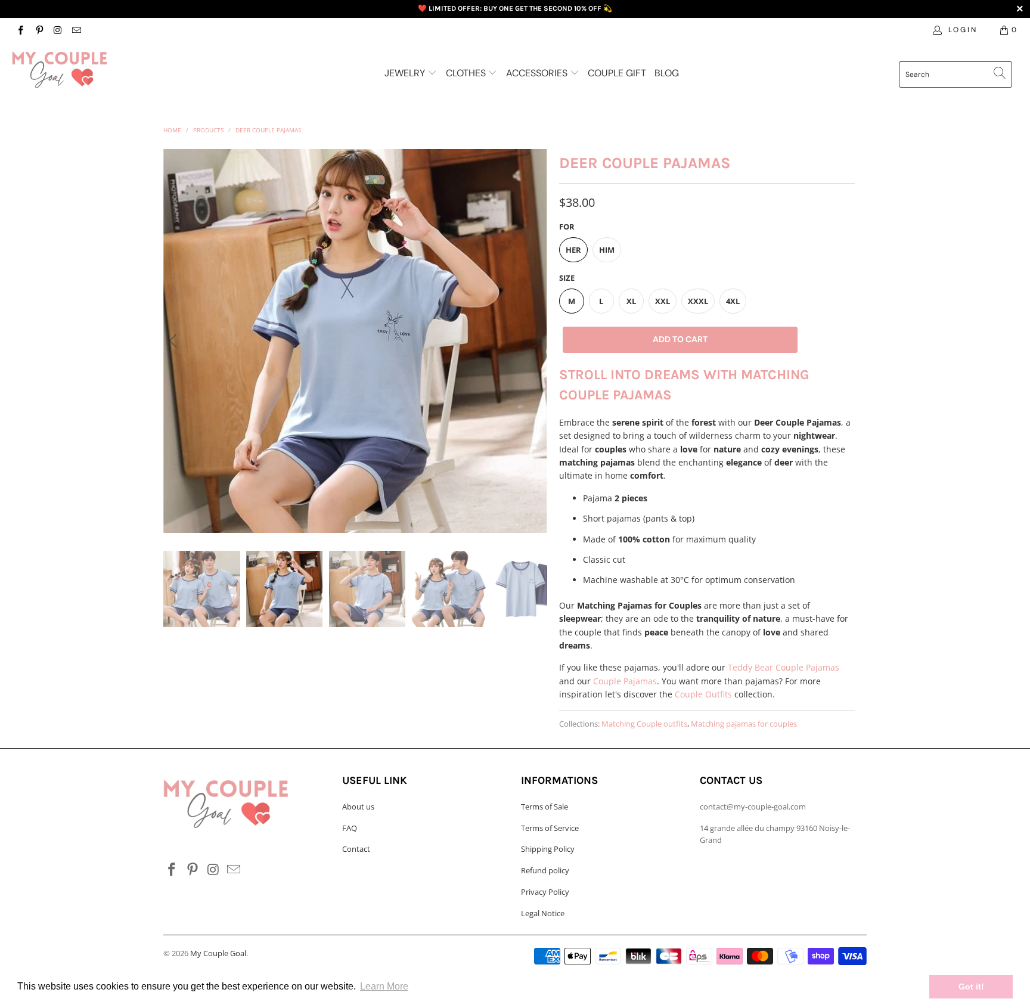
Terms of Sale (544, 806)
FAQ (349, 828)
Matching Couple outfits (644, 724)
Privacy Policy (545, 891)
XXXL (698, 301)
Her (573, 249)
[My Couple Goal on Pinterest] (38, 29)
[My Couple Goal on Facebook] (20, 29)
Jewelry (405, 73)
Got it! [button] (971, 986)
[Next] (536, 341)
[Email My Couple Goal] (76, 29)
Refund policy (545, 870)
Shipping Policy (548, 848)
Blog (666, 73)
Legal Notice (542, 913)
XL (631, 301)
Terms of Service (550, 828)
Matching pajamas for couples (744, 724)
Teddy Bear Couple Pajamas (783, 667)
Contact (356, 848)
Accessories (538, 73)
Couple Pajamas (625, 681)
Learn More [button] (384, 986)
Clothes (467, 73)
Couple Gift (617, 73)
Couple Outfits (703, 694)
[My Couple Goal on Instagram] (57, 29)
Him (607, 249)
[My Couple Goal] (88, 70)
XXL (662, 301)
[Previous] (175, 341)
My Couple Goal (218, 953)
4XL (733, 301)
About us (358, 806)
